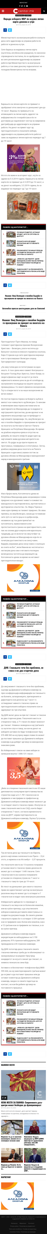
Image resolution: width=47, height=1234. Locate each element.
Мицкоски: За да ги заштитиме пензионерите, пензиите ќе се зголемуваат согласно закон (11, 1139)
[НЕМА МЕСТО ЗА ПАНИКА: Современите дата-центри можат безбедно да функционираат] (23, 1085)
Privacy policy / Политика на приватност (22, 1226)
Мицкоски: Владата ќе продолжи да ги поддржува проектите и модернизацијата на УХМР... (35, 1168)
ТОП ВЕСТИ (28, 15)
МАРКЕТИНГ (24, 2)
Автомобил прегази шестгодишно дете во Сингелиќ (23, 308)
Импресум (14, 1223)
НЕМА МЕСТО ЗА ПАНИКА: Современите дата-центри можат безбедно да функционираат (22, 1104)
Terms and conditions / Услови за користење (22, 1229)
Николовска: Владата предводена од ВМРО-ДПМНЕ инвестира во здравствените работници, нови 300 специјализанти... (34, 1141)
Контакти (31, 1223)
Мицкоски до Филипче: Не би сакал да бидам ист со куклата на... (11, 1167)
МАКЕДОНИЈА (20, 15)
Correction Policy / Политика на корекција (23, 1232)
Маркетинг (23, 1223)
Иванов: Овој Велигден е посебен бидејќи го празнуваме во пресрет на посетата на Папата (23, 297)
